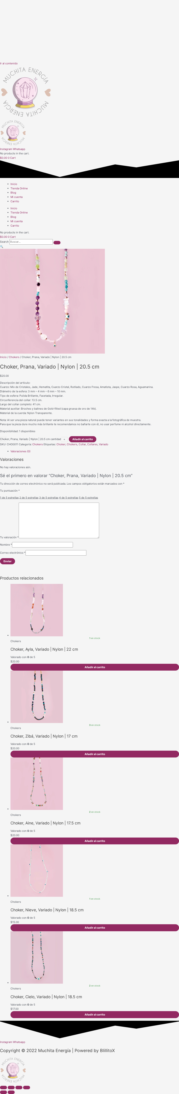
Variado (103, 444)
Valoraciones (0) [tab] (20, 451)
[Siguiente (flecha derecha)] (11, 1092)
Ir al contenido (9, 63)
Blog (13, 192)
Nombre (6, 544)
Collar (82, 444)
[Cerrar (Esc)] (26, 1087)
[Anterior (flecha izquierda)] (3, 1092)
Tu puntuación (10, 490)
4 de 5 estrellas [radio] (68, 497)
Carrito (14, 201)
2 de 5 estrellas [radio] (28, 497)
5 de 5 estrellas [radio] (88, 497)
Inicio (13, 184)
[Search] (56, 242)
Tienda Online (19, 188)
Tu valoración (9, 537)
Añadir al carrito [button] (95, 667)
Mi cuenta (16, 197)
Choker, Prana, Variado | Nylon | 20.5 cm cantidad (30, 439)
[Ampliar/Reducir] (3, 1087)
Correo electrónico (13, 552)
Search (4, 241)
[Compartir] (18, 1087)
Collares (92, 444)
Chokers (14, 357)
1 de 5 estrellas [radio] (9, 497)
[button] (1, 246)
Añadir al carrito (82, 439)
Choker (60, 444)
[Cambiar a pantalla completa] (11, 1087)
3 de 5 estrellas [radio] (48, 497)
